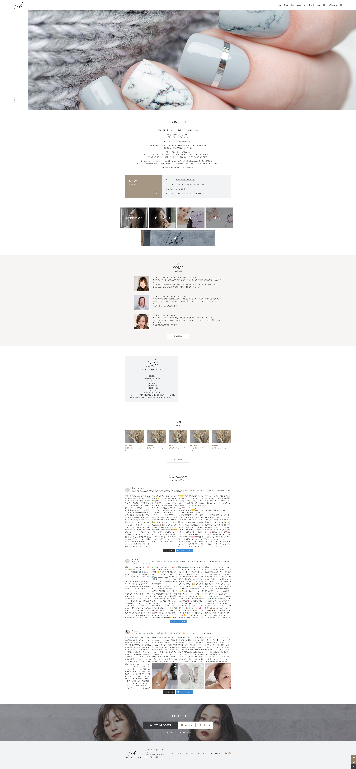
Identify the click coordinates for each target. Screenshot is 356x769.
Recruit (311, 5)
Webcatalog (333, 5)
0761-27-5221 (162, 725)
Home (279, 5)
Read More (178, 336)
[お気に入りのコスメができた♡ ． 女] (191, 676)
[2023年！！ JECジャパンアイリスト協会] (218, 649)
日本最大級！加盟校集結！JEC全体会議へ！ (191, 184)
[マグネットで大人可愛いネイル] (138, 579)
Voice (299, 5)
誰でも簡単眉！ (181, 189)
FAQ (305, 5)
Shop (292, 5)
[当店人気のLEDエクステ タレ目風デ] (218, 534)
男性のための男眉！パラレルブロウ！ (188, 194)
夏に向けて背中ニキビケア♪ (185, 180)
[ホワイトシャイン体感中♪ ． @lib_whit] (218, 676)
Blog (324, 5)
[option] (192, 60)
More (156, 193)
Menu (179, 753)
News (319, 5)
